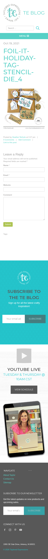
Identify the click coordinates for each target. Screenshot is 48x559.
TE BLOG (34, 13)
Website (7, 185)
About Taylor (9, 475)
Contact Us (8, 479)
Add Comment (24, 140)
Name (5, 165)
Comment (7, 195)
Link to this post (10, 142)
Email (5, 175)
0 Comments (8, 140)
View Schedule (24, 389)
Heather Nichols (19, 137)
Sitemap (7, 482)
